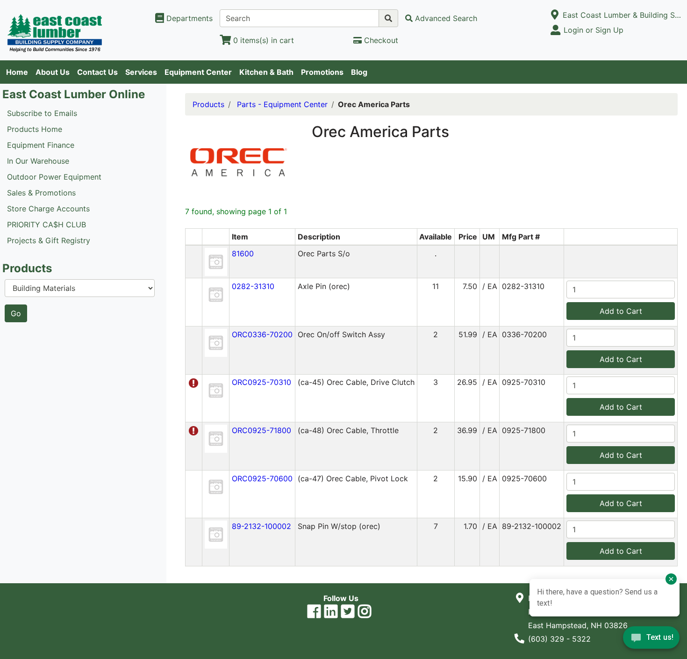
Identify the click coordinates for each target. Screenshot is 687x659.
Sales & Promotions (41, 192)
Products (208, 104)
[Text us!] (651, 640)
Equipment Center (198, 72)
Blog (359, 72)
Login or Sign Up (593, 30)
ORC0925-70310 (261, 382)
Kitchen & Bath (266, 72)
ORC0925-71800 (261, 430)
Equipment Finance (40, 145)
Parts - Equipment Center (282, 104)
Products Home (34, 129)
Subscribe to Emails (42, 113)
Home (17, 72)
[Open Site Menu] (555, 15)
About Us (53, 72)
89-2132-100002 (261, 526)
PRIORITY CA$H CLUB (46, 224)
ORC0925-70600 (262, 478)
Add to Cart (621, 311)
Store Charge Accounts (48, 208)
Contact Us (97, 72)
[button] (216, 261)
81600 (243, 253)
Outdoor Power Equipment (54, 176)
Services (141, 72)
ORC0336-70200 (262, 334)
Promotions (322, 72)
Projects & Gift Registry (48, 240)
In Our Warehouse (38, 161)
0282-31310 (253, 286)
